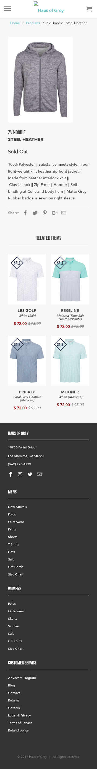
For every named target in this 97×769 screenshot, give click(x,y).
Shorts (12, 537)
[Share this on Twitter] (34, 213)
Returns (13, 700)
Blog (11, 685)
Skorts (12, 618)
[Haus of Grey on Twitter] (30, 474)
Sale (11, 559)
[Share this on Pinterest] (44, 213)
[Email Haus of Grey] (40, 474)
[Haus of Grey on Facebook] (11, 474)
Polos (12, 514)
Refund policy (18, 730)
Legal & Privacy (19, 715)
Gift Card (15, 641)
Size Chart (15, 574)
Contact (14, 693)
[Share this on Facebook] (24, 213)
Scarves (13, 626)
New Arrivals (17, 507)
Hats (11, 552)
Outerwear (16, 522)
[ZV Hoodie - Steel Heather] (40, 79)
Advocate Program (22, 678)
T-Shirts (13, 544)
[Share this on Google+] (53, 213)
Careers (14, 708)
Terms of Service (20, 723)
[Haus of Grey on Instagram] (21, 474)
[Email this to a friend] (63, 213)
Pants (12, 529)
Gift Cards (15, 567)
